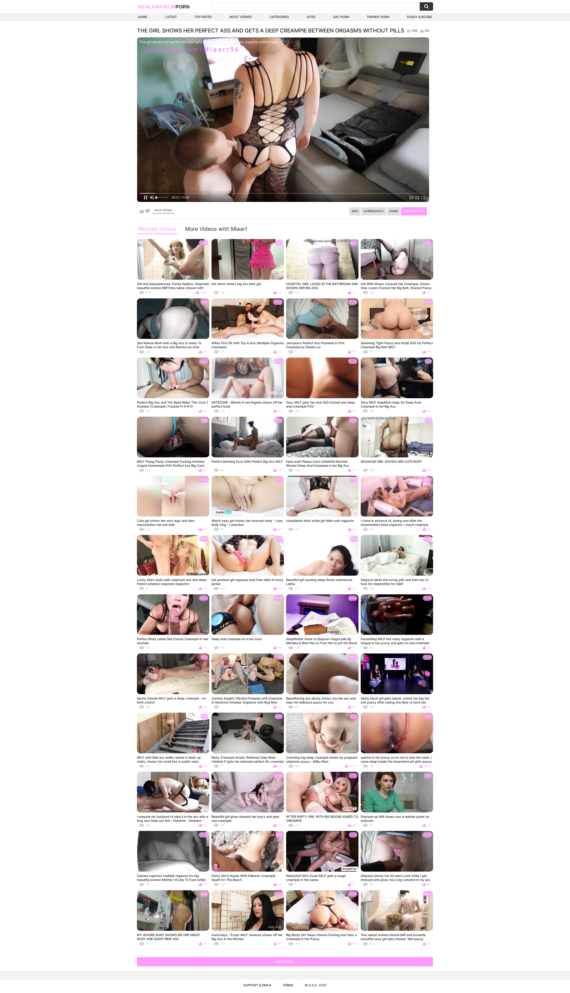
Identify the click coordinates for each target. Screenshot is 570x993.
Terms (288, 985)
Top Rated (203, 17)
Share (393, 211)
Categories (279, 17)
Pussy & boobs (419, 17)
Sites (311, 17)
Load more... (285, 961)
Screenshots (374, 211)
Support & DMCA (257, 985)
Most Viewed (241, 17)
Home (142, 17)
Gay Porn (341, 17)
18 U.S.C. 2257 (315, 985)
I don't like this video (147, 211)
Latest (171, 17)
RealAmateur (164, 7)
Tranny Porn (378, 17)
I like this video (141, 211)
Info (355, 211)
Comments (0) (414, 211)
